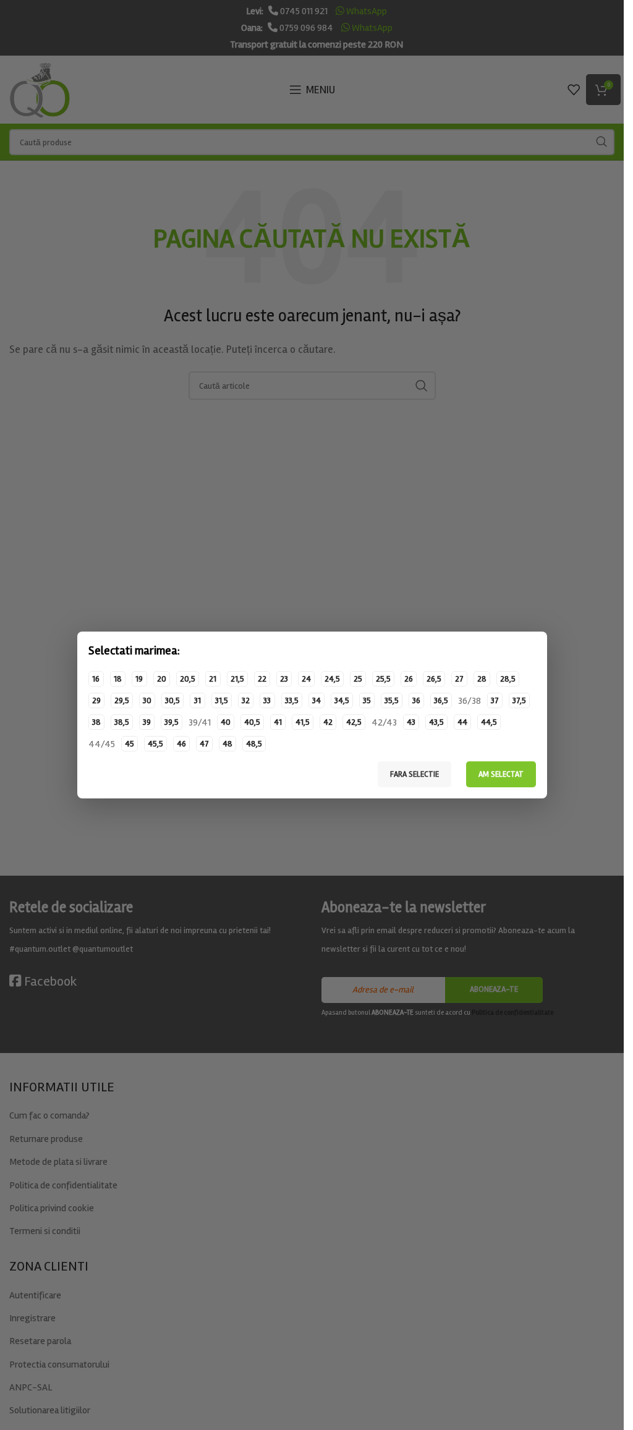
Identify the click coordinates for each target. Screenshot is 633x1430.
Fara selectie (414, 774)
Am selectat (501, 774)
